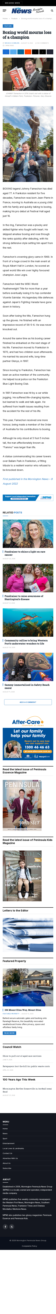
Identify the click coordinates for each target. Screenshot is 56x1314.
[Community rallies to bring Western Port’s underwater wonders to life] (28, 622)
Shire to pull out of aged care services (22, 1056)
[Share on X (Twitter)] (13, 51)
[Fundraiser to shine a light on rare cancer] (28, 534)
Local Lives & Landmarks (13, 1148)
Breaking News (12, 3)
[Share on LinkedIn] (20, 51)
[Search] (51, 10)
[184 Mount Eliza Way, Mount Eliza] (28, 987)
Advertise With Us (10, 1158)
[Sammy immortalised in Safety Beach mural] (28, 667)
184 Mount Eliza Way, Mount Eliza (23, 1010)
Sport (5, 1138)
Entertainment (8, 1143)
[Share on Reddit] (28, 51)
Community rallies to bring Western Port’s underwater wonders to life (26, 642)
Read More (9, 1033)
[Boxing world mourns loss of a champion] (28, 74)
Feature (8, 26)
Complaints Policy (29, 1246)
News (5, 1133)
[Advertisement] (28, 1282)
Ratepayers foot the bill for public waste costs (26, 1066)
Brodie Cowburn (12, 43)
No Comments (43, 43)
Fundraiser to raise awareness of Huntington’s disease (24, 597)
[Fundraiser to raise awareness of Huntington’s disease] (28, 578)
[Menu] (4, 10)
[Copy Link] (50, 51)
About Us (6, 1163)
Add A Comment (28, 702)
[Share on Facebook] (6, 51)
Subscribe (7, 1168)
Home (5, 1128)
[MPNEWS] (28, 10)
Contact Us (7, 1153)
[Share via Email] (42, 51)
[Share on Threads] (35, 51)
